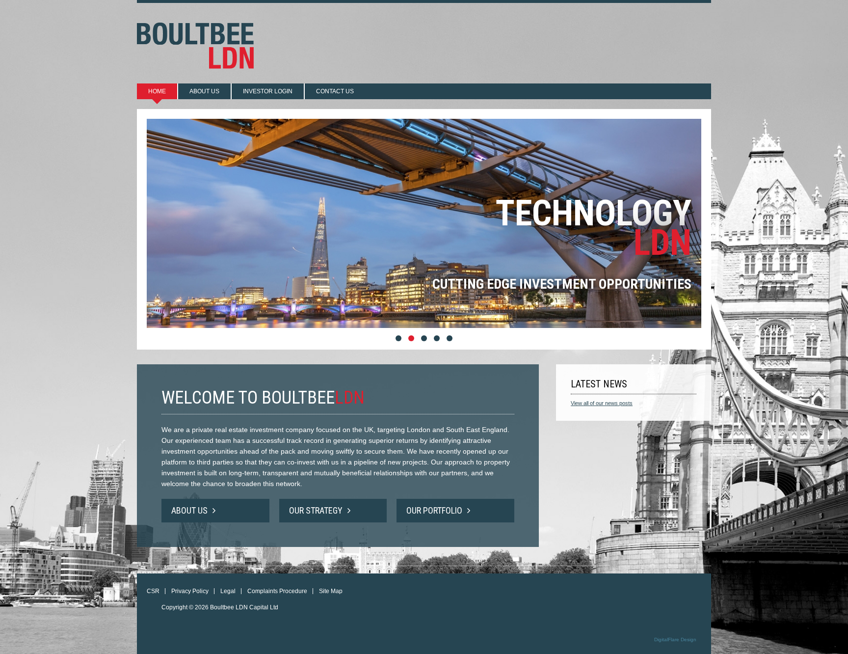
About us (204, 91)
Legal (228, 591)
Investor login (267, 91)
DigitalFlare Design (675, 639)
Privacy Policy (190, 591)
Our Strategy (316, 510)
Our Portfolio (434, 510)
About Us (189, 510)
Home (157, 91)
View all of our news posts (602, 403)
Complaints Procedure (277, 591)
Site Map (331, 591)
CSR (153, 591)
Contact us (335, 91)
